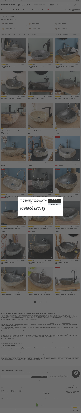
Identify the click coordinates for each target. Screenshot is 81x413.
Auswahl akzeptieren (54, 204)
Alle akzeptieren (54, 199)
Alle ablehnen (55, 201)
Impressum (41, 209)
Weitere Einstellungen (23, 213)
